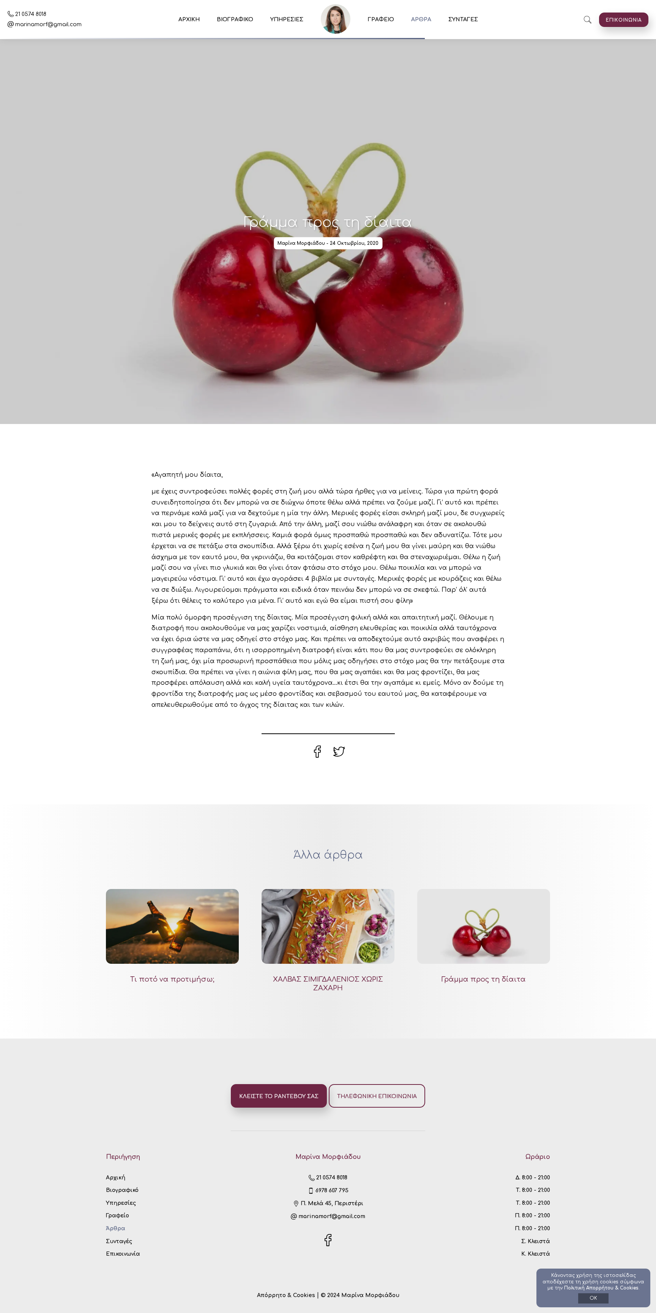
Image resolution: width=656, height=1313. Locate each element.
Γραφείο (117, 1215)
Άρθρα (115, 1228)
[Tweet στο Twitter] (339, 755)
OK (593, 1298)
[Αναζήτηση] (587, 20)
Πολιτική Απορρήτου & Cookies (601, 1288)
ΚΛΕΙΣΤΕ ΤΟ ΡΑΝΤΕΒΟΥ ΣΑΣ (279, 1096)
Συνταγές (119, 1241)
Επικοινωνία (123, 1254)
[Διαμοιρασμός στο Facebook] (318, 755)
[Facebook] (328, 1244)
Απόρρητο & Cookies (287, 1295)
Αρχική (115, 1178)
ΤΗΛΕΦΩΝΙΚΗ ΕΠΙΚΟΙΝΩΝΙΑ (377, 1096)
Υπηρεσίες (121, 1203)
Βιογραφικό (122, 1190)
